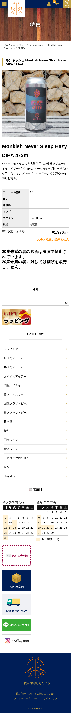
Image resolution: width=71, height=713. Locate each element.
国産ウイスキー (14, 385)
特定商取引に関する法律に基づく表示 (35, 693)
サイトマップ (50, 698)
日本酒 (8, 421)
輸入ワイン (11, 449)
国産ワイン (11, 439)
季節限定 (9, 476)
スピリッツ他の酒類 (16, 458)
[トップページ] (67, 4)
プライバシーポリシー (25, 698)
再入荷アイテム (14, 367)
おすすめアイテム (15, 376)
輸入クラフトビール (16, 412)
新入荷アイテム (14, 358)
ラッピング (11, 349)
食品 (7, 467)
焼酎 (7, 430)
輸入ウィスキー (14, 394)
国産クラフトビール (16, 403)
